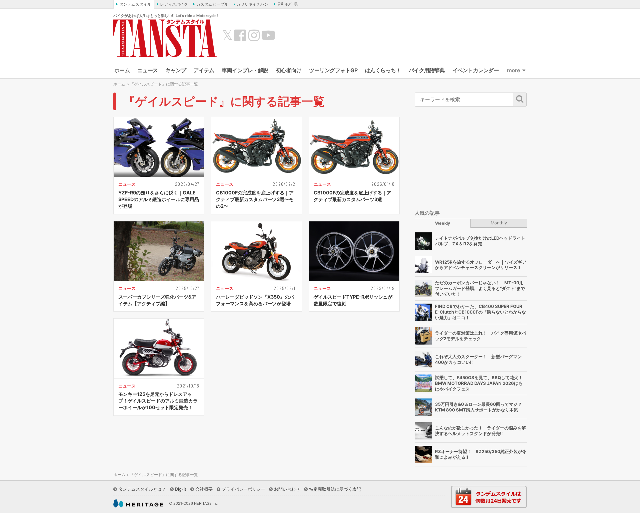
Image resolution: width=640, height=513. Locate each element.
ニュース (147, 70)
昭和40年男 (287, 4)
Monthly (499, 222)
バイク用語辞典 (427, 70)
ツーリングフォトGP (333, 70)
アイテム (204, 70)
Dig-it (180, 489)
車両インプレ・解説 (245, 70)
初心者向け (289, 70)
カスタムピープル (212, 4)
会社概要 (204, 489)
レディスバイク (174, 4)
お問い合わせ (287, 489)
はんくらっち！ (383, 70)
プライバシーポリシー (243, 489)
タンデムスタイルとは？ (142, 489)
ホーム (122, 70)
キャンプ (175, 70)
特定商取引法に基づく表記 (335, 489)
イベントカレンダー (475, 70)
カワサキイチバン (252, 4)
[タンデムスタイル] (165, 38)
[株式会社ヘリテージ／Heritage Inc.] (138, 503)
